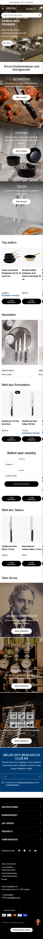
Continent (21, 459)
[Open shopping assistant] (38, 922)
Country (21, 470)
